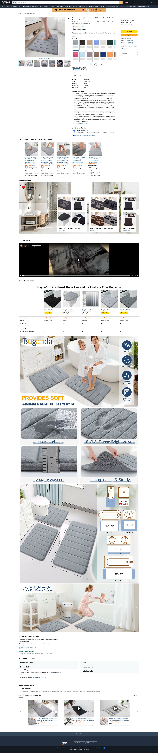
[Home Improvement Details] (148, 6)
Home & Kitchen (22, 13)
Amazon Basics (27, 6)
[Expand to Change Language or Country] (83, 743)
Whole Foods (59, 6)
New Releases (44, 6)
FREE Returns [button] (76, 37)
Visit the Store (61, 230)
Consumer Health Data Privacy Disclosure (80, 748)
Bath (28, 13)
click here (59, 672)
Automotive (129, 6)
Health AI (9, 6)
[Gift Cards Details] (84, 6)
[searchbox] (68, 2)
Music (102, 6)
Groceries (51, 6)
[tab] (77, 628)
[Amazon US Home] (64, 743)
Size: (73, 73)
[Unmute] (137, 275)
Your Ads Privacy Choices (97, 748)
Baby (134, 6)
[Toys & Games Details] (124, 6)
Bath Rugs (32, 13)
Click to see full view (44, 58)
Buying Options (68, 313)
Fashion (91, 6)
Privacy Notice (67, 748)
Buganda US (130, 40)
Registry (97, 6)
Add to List (124, 53)
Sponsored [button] (21, 697)
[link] (31, 160)
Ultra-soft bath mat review (31, 246)
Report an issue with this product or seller (85, 135)
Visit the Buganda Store (78, 25)
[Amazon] (6, 2)
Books (75, 6)
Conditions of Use (58, 748)
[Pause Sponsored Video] (55, 712)
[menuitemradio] (135, 275)
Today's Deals (68, 6)
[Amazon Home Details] (114, 6)
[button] (3, 6)
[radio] (22, 63)
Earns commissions (36, 245)
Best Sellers (35, 6)
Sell (87, 6)
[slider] (76, 275)
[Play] (20, 275)
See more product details (80, 123)
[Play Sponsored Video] (79, 708)
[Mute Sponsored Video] (55, 715)
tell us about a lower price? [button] (37, 677)
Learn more (111, 132)
